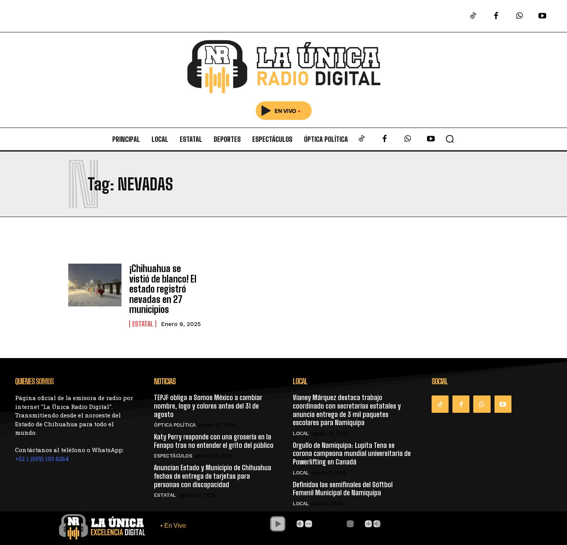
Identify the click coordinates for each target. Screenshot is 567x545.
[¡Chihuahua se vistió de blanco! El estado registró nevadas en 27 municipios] (95, 285)
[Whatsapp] (519, 16)
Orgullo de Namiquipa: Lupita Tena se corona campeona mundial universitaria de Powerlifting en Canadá (352, 453)
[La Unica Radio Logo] (283, 67)
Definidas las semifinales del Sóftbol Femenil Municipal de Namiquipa (343, 488)
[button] (449, 139)
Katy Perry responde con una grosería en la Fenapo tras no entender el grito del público (213, 440)
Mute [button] (300, 523)
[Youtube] (542, 16)
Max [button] (376, 523)
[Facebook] (496, 16)
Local (301, 433)
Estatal (142, 323)
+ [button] (368, 523)
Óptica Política (175, 425)
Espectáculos (173, 456)
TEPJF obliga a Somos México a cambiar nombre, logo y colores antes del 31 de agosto (208, 405)
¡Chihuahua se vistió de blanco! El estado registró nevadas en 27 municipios (162, 289)
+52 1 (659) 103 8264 (42, 459)
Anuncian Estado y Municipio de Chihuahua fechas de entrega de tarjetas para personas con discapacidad (212, 475)
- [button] (308, 523)
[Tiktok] (473, 16)
